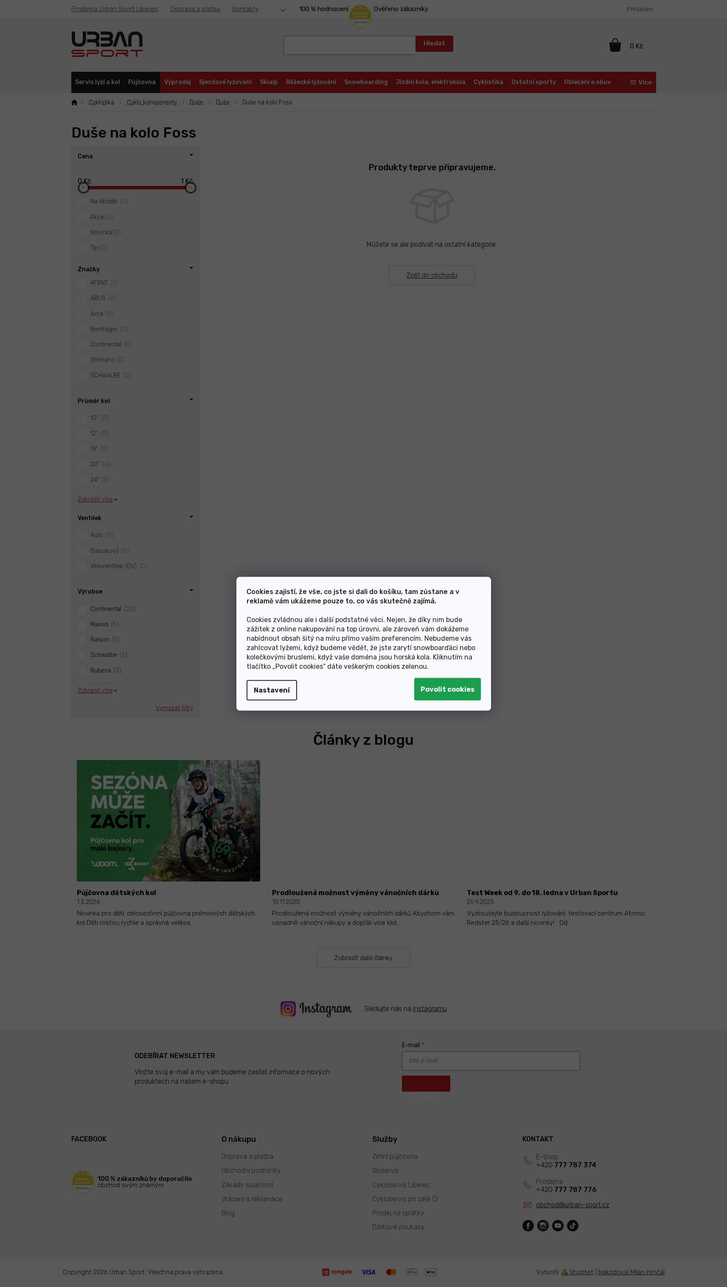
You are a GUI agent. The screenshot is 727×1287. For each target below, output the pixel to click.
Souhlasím (447, 689)
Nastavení (272, 690)
